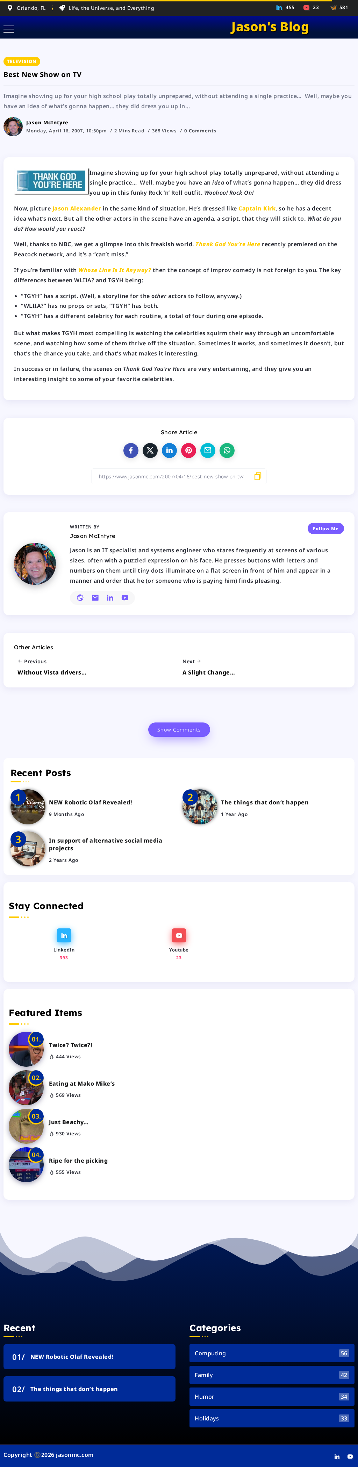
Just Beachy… (68, 1122)
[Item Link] (27, 806)
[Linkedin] (286, 7)
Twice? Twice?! (70, 1045)
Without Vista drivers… (51, 672)
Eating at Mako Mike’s (82, 1083)
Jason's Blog (270, 26)
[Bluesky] (338, 7)
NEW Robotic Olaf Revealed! (90, 802)
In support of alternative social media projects (105, 844)
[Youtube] (311, 7)
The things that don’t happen (265, 802)
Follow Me (326, 528)
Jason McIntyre (47, 122)
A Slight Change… (208, 672)
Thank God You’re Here (227, 244)
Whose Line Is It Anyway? (114, 270)
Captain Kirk (256, 208)
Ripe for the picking (78, 1160)
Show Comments (179, 729)
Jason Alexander (76, 208)
